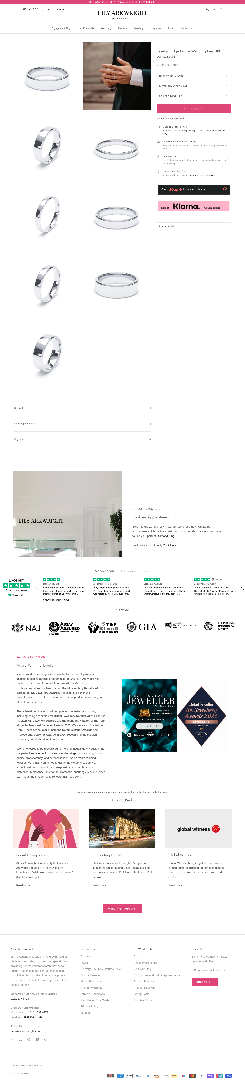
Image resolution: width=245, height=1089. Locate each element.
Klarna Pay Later (90, 981)
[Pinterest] (29, 1039)
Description (20, 408)
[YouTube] (37, 1039)
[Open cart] (221, 8)
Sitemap (85, 1012)
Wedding (106, 28)
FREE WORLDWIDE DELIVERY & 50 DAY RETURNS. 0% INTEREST (122, 2)
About (171, 28)
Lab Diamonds (86, 28)
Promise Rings (143, 1000)
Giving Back (141, 994)
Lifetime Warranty (91, 987)
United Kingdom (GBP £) (26, 1065)
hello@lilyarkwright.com (26, 1031)
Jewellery (139, 28)
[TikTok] (45, 1039)
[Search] (214, 8)
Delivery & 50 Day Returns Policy (101, 969)
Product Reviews (144, 987)
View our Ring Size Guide (202, 175)
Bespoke (122, 28)
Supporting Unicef (106, 855)
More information (167, 226)
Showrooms (187, 28)
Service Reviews (144, 981)
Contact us (87, 956)
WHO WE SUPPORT (122, 909)
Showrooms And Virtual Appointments (157, 975)
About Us (139, 956)
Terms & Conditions (92, 994)
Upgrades (155, 28)
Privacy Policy (89, 1006)
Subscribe (204, 982)
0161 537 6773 (30, 9)
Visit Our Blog (142, 969)
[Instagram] (20, 1039)
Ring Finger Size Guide (94, 1000)
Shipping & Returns (24, 423)
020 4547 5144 (33, 1017)
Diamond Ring (165, 536)
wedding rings (67, 753)
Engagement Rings (62, 28)
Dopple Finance (90, 975)
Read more (23, 885)
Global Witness (180, 855)
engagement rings (42, 753)
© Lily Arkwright (20, 1073)
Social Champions (30, 855)
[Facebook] (12, 1039)
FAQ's (84, 962)
